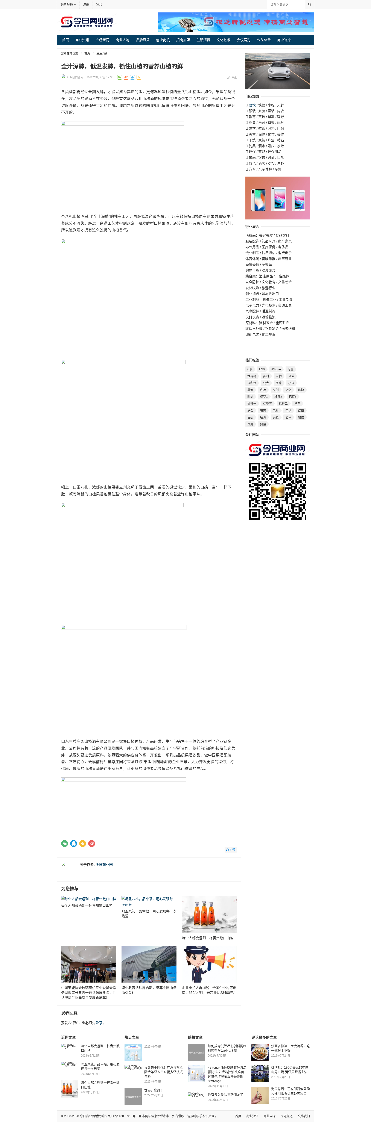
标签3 (292, 396)
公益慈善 (264, 40)
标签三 (267, 403)
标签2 (278, 396)
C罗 (249, 369)
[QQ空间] (82, 843)
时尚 (250, 396)
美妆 (276, 417)
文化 (288, 390)
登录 (99, 4)
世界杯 (251, 376)
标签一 (251, 403)
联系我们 (304, 1116)
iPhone (276, 369)
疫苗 (301, 410)
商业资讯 (82, 40)
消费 (250, 410)
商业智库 (284, 40)
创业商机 (163, 40)
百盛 (250, 417)
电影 (276, 410)
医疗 (279, 383)
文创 (276, 390)
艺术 (288, 417)
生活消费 (203, 40)
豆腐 (250, 424)
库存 (263, 390)
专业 (290, 369)
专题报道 (66, 4)
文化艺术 (223, 40)
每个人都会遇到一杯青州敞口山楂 (87, 905)
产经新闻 (102, 40)
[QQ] (73, 843)
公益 (291, 376)
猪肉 (263, 410)
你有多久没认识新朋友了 (225, 1094)
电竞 (288, 410)
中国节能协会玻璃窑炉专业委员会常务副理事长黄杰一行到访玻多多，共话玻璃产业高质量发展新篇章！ (88, 992)
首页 (65, 40)
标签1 (264, 396)
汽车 (297, 403)
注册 (86, 4)
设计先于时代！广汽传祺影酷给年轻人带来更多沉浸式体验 (163, 1072)
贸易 (263, 424)
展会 (250, 390)
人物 (279, 376)
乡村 (266, 376)
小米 (291, 383)
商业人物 (122, 40)
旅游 (301, 390)
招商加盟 (183, 40)
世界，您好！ (154, 1090)
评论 (234, 77)
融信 (301, 417)
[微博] (91, 843)
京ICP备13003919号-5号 (124, 1116)
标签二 (283, 403)
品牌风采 (143, 40)
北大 (266, 383)
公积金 (251, 383)
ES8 (262, 369)
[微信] (64, 843)
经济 (263, 417)
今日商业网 (76, 77)
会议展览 (244, 40)
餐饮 (252, 105)
